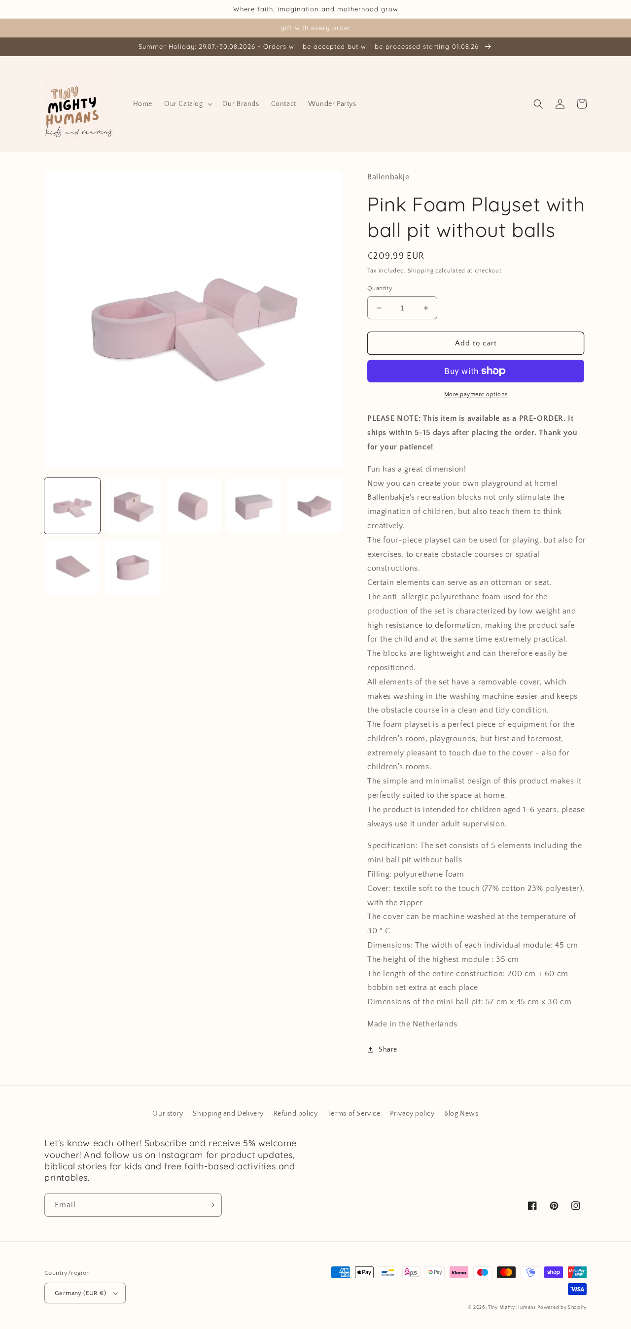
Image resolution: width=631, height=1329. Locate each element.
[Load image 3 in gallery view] (193, 506)
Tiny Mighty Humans (512, 1307)
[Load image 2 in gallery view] (133, 506)
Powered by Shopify (562, 1307)
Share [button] (388, 1050)
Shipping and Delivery (228, 1114)
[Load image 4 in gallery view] (254, 506)
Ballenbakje (388, 176)
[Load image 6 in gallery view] (72, 566)
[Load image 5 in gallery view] (315, 506)
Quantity (379, 288)
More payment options (476, 394)
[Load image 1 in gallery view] (72, 506)
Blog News (461, 1114)
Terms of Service (354, 1114)
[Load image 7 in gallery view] (133, 566)
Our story (167, 1114)
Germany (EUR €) (80, 1293)
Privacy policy (412, 1114)
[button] (187, 104)
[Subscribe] (210, 1205)
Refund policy (296, 1114)
